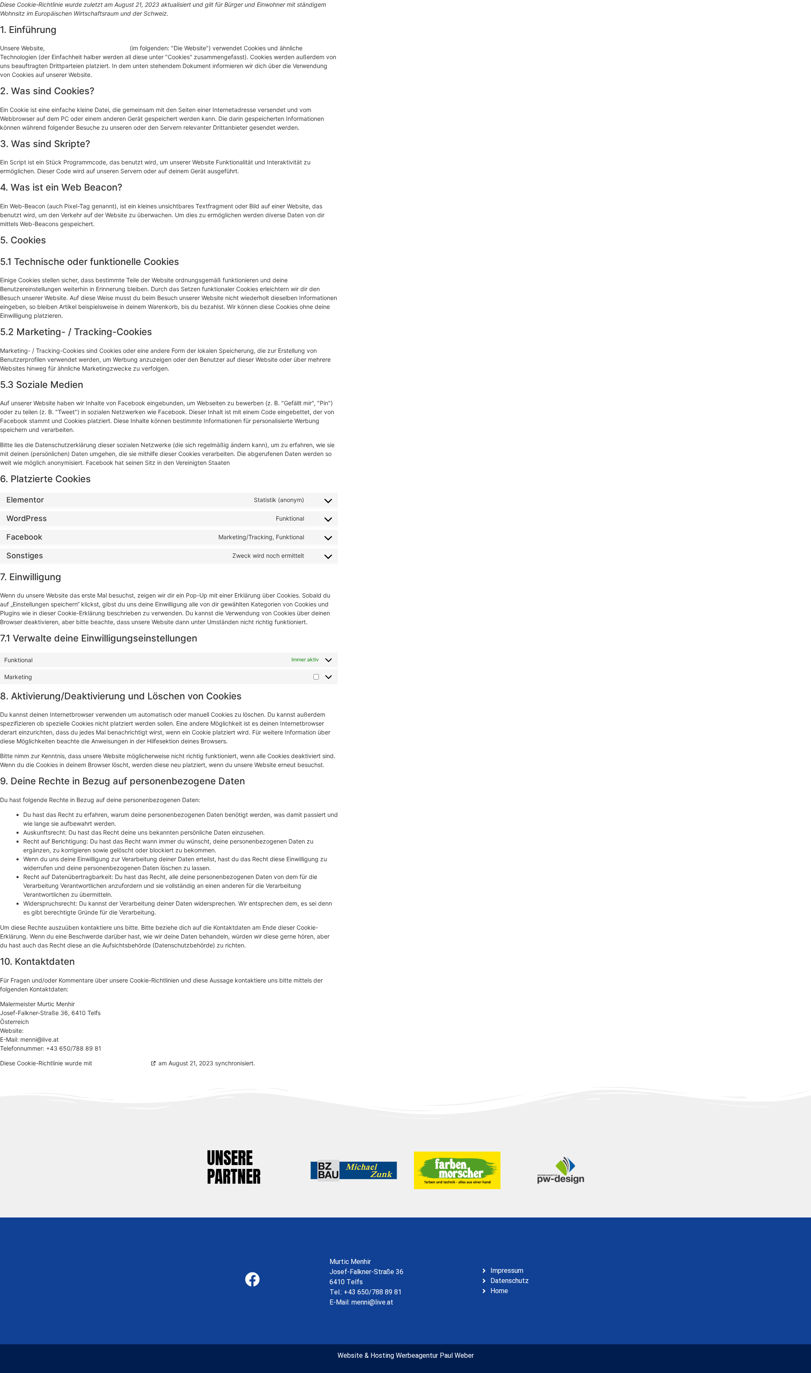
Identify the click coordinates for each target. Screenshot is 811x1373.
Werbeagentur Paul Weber (435, 1355)
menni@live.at (372, 1302)
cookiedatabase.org (121, 1063)
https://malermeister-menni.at (87, 48)
